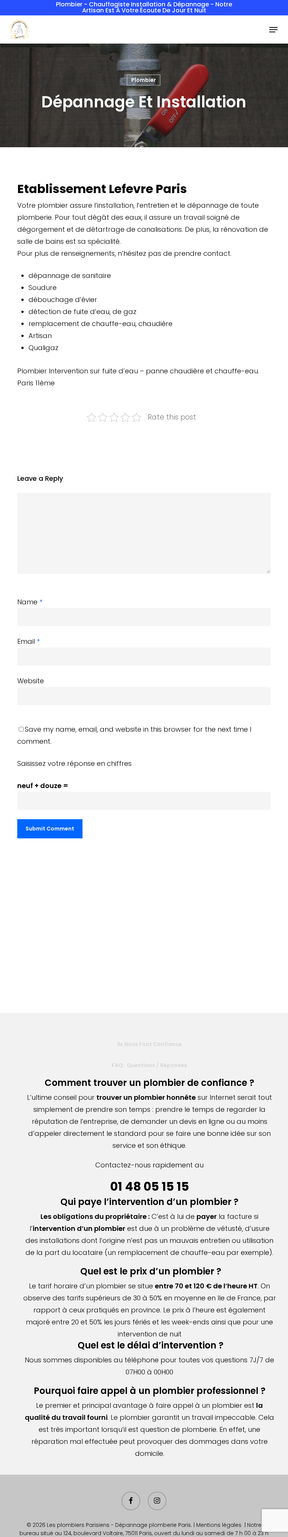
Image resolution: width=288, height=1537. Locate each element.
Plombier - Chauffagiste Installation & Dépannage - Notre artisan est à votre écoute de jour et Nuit (144, 7)
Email (28, 641)
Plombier (143, 80)
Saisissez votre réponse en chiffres (74, 763)
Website (30, 680)
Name (29, 602)
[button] (273, 29)
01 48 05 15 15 (149, 1186)
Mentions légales (219, 1525)
